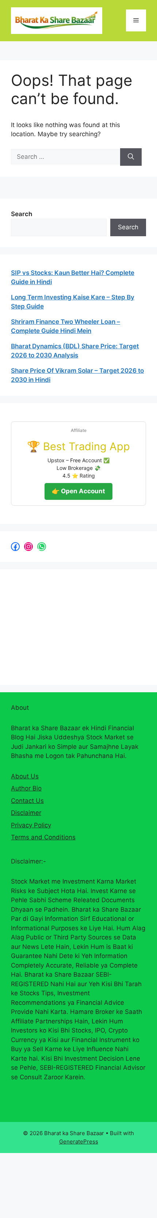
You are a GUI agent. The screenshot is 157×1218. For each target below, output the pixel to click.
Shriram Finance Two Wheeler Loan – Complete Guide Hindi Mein (65, 326)
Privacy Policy (31, 825)
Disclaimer (26, 812)
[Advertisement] (65, 625)
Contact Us (27, 800)
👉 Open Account (78, 491)
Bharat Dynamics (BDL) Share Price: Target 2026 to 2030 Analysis (75, 350)
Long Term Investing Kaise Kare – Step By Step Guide (72, 302)
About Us (25, 776)
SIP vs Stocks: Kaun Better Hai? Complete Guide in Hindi (72, 277)
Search (21, 214)
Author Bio (26, 788)
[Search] (131, 157)
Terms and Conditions (43, 837)
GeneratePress (78, 1141)
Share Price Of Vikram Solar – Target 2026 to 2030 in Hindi (77, 375)
